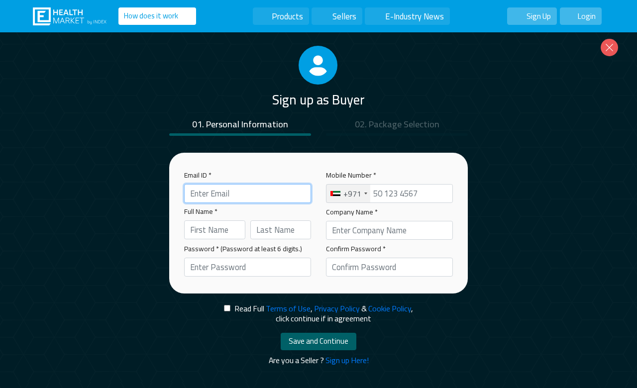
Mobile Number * (351, 175)
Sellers (344, 16)
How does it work (151, 15)
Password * (243, 249)
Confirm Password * (356, 249)
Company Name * (352, 212)
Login (586, 15)
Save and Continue (318, 341)
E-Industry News (414, 16)
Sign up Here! (347, 360)
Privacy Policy (337, 308)
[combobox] (348, 193)
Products (287, 16)
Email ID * (198, 175)
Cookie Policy (389, 308)
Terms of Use (288, 308)
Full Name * (200, 211)
